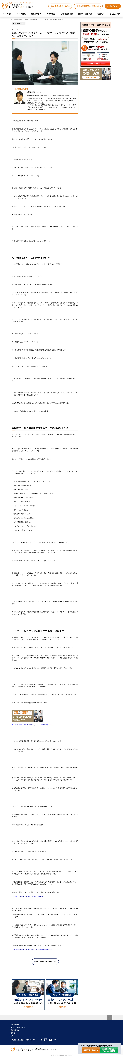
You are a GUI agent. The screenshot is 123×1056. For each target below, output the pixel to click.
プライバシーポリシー (18, 1027)
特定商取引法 (15, 1030)
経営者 (13, 1033)
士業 (12, 1036)
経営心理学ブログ (18, 19)
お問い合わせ (112, 6)
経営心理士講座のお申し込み (88, 6)
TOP (12, 19)
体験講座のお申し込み (60, 6)
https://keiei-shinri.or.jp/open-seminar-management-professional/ (32, 949)
